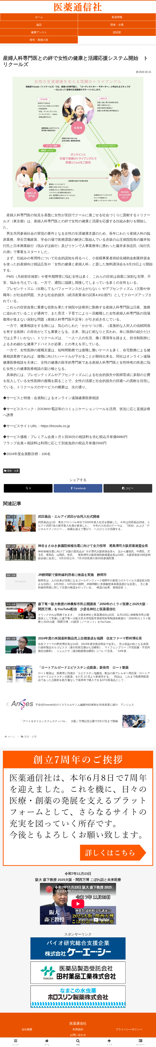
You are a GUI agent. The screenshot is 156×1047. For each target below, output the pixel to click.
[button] (127, 488)
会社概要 (27, 1029)
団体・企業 (13, 470)
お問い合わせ (78, 1034)
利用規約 (78, 1029)
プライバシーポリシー (129, 1029)
